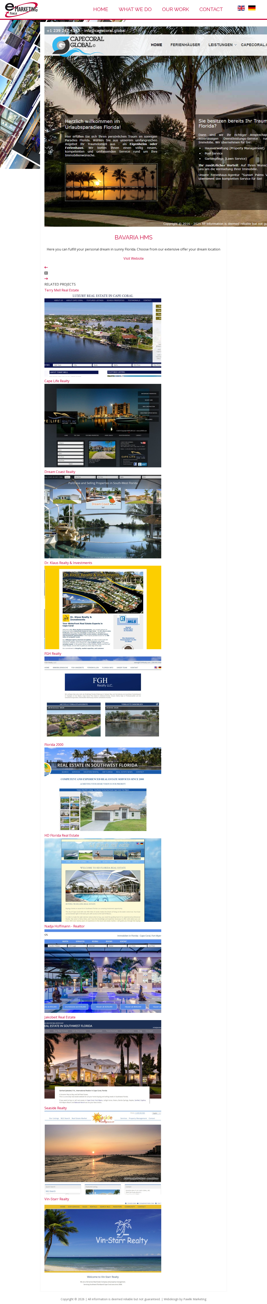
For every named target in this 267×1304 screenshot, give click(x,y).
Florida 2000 (53, 744)
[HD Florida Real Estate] (102, 920)
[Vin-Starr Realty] (102, 1284)
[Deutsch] (252, 9)
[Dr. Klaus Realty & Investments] (102, 648)
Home (100, 9)
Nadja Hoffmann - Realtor (64, 926)
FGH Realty (52, 653)
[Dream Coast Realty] (102, 557)
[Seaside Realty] (102, 1193)
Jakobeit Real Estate (60, 1017)
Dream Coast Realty (59, 471)
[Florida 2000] (102, 829)
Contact (211, 9)
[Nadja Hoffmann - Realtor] (102, 1011)
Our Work (175, 9)
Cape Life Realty (56, 381)
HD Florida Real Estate (61, 835)
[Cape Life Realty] (102, 466)
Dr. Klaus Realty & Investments (68, 562)
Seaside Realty (55, 1108)
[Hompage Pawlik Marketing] (21, 17)
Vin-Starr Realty (56, 1199)
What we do (135, 9)
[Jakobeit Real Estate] (102, 1102)
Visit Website (133, 258)
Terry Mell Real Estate (61, 290)
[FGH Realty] (102, 738)
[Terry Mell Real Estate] (102, 375)
